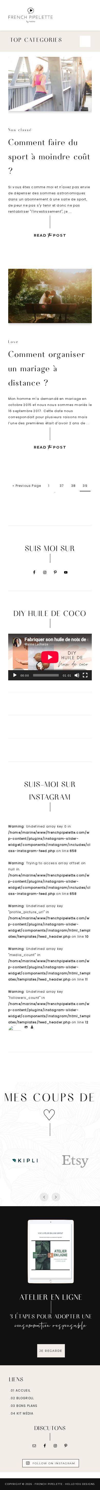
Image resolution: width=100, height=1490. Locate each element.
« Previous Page (27, 485)
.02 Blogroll (22, 1398)
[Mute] (76, 675)
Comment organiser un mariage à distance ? (46, 368)
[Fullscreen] (85, 675)
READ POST (50, 235)
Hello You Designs (80, 1484)
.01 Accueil (20, 1390)
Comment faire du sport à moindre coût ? (49, 156)
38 (73, 485)
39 (85, 485)
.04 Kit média (22, 1413)
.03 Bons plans (24, 1406)
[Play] (14, 675)
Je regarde (50, 1351)
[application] (50, 657)
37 (62, 485)
